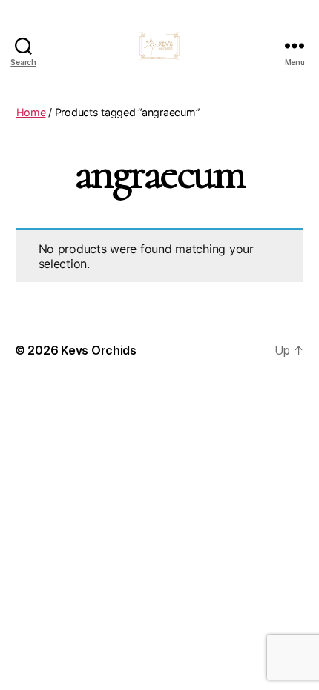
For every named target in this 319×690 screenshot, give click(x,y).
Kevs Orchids (99, 350)
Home (31, 112)
